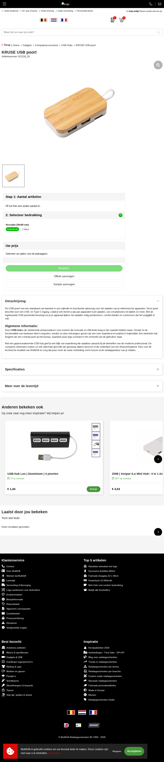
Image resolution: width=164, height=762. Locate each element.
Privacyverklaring (15, 618)
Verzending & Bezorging (18, 585)
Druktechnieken (14, 594)
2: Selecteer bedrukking (24, 215)
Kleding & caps (13, 666)
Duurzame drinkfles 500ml (101, 571)
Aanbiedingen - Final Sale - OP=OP (106, 652)
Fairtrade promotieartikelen (102, 685)
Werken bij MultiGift (16, 576)
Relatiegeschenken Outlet (101, 699)
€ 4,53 (116, 489)
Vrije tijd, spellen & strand (19, 695)
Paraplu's (11, 676)
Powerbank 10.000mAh (100, 580)
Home (16, 45)
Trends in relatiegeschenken (102, 662)
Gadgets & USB (14, 657)
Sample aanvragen (64, 284)
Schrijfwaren (12, 681)
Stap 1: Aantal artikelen (23, 197)
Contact (10, 566)
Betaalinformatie (14, 599)
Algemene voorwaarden (18, 608)
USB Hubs (67, 45)
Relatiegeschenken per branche (104, 671)
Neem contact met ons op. (146, 11)
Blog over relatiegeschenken (102, 657)
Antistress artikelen (16, 647)
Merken (92, 695)
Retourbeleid (12, 604)
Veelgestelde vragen (16, 627)
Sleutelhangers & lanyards (19, 685)
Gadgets (27, 45)
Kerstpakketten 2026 (98, 647)
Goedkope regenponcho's (19, 662)
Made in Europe (96, 690)
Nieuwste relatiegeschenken (102, 681)
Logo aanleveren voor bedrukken (23, 590)
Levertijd (10, 580)
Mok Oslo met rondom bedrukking (105, 585)
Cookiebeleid (13, 613)
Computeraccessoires (46, 45)
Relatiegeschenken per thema (103, 666)
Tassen (10, 690)
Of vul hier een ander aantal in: (23, 206)
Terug (7, 44)
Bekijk (93, 489)
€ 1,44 (11, 489)
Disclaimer (11, 623)
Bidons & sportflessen (17, 652)
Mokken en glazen (15, 671)
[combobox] (78, 32)
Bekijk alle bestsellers (99, 590)
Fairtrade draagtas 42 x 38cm (103, 576)
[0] (111, 19)
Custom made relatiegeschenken (105, 676)
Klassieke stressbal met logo (102, 566)
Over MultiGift (13, 571)
